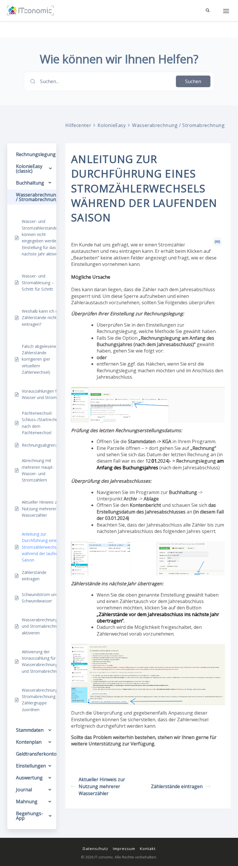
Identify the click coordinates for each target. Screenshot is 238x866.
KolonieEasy (112, 125)
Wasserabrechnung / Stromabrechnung (178, 125)
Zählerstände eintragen (177, 786)
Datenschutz (95, 848)
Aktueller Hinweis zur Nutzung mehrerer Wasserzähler (102, 786)
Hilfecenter (78, 125)
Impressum (124, 848)
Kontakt (148, 848)
